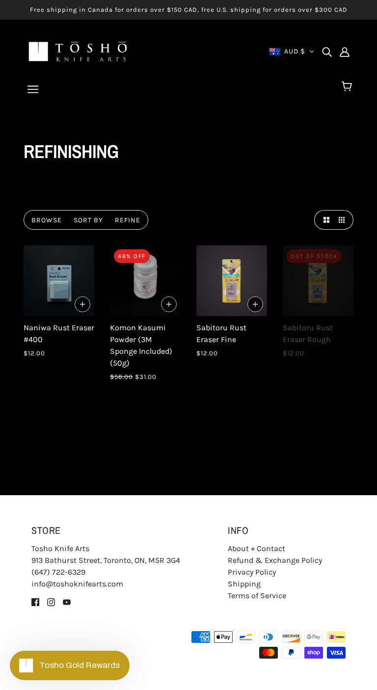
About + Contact (256, 548)
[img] (327, 51)
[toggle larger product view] (324, 220)
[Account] (344, 51)
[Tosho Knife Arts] (77, 50)
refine (127, 220)
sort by (88, 220)
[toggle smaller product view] (343, 220)
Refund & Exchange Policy (275, 560)
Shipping (244, 583)
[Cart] (348, 87)
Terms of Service (257, 595)
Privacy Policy (252, 572)
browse (46, 220)
